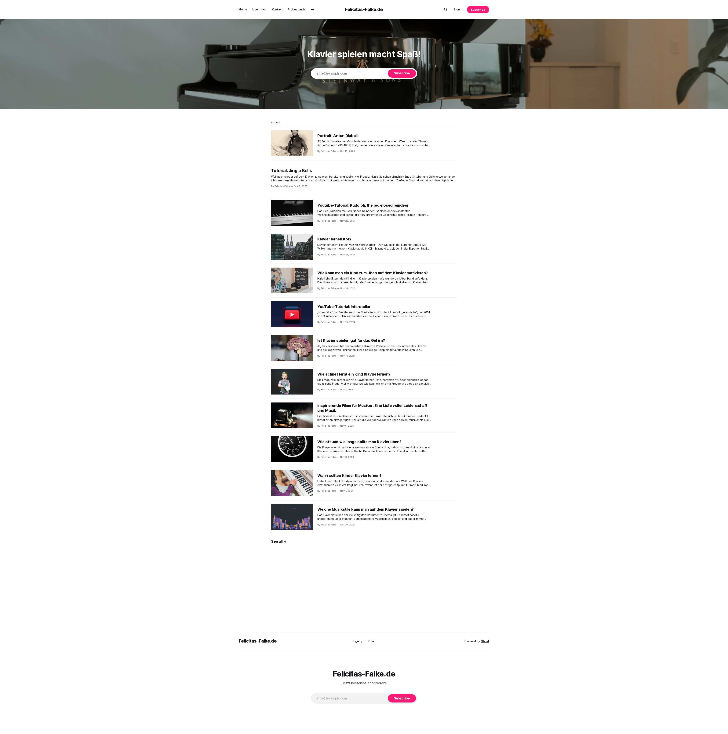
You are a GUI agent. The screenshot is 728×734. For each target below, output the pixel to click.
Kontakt (277, 9)
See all (276, 541)
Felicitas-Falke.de (364, 9)
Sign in (458, 9)
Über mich (259, 9)
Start (371, 641)
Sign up (358, 641)
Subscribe (478, 9)
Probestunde (296, 9)
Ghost (485, 641)
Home (243, 9)
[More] (313, 9)
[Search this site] (446, 9)
